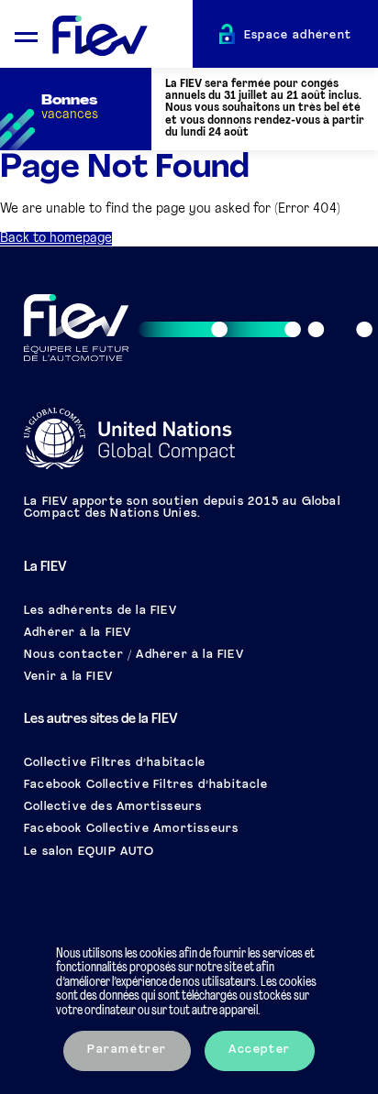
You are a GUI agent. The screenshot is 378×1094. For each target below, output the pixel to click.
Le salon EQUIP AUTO (89, 852)
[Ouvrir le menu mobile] (26, 34)
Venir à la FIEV (68, 677)
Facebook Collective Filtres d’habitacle (146, 785)
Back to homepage (56, 239)
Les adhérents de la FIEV (100, 611)
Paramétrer (127, 1050)
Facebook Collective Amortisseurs (131, 829)
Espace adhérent (298, 35)
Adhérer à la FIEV (77, 633)
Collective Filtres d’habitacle (115, 763)
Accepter (259, 1050)
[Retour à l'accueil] (122, 37)
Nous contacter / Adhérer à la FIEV (134, 655)
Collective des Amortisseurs (113, 807)
